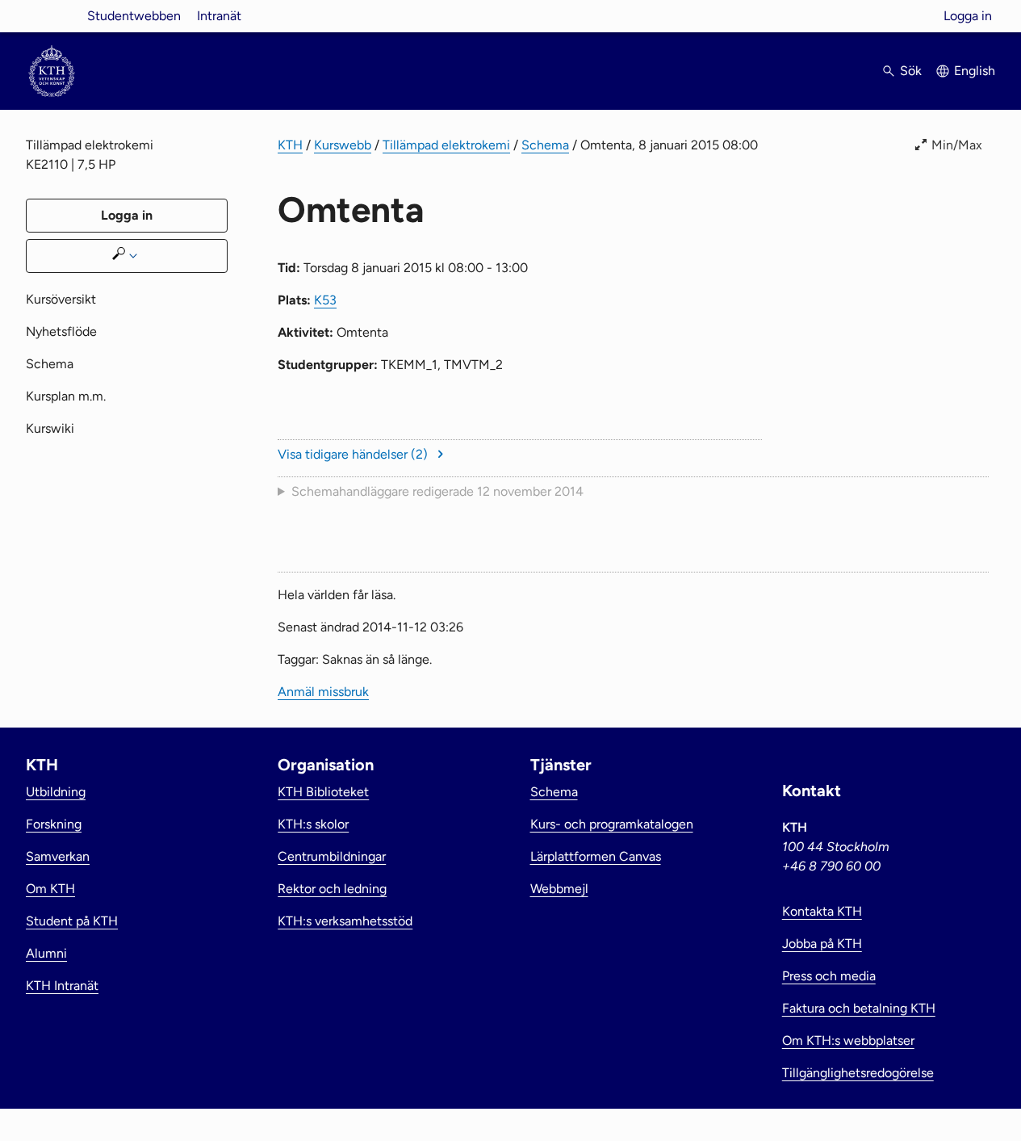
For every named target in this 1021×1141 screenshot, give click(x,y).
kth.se (52, 15)
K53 (325, 300)
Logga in (968, 15)
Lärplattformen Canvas (595, 856)
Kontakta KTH (822, 911)
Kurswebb (342, 145)
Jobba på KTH (822, 943)
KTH (290, 145)
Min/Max (956, 145)
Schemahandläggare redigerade (437, 491)
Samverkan (58, 856)
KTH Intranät (62, 985)
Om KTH (50, 888)
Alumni (46, 953)
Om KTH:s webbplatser (848, 1040)
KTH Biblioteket (323, 791)
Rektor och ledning (332, 888)
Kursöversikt (61, 299)
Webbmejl (559, 888)
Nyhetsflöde (61, 331)
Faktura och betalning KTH (858, 1008)
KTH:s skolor (313, 824)
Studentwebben (134, 15)
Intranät (219, 15)
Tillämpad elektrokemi (446, 145)
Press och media (829, 976)
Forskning (54, 824)
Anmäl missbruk (323, 691)
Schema (545, 145)
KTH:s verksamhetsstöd (345, 921)
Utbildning (56, 791)
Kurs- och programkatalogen (611, 824)
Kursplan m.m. (66, 396)
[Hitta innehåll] (127, 256)
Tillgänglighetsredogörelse (858, 1072)
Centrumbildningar (332, 856)
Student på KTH (72, 921)
